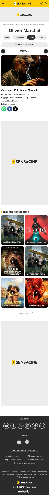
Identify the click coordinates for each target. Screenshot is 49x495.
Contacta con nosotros (28, 472)
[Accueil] (22, 3)
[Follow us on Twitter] (21, 426)
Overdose (11, 104)
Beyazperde (10, 459)
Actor (11, 24)
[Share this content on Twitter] (15, 108)
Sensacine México (22, 463)
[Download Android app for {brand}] (28, 441)
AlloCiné (9, 456)
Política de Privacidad (14, 474)
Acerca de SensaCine (10, 472)
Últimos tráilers (24, 314)
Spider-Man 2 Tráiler (36, 306)
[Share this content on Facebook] (9, 108)
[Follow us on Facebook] (13, 426)
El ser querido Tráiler (12, 274)
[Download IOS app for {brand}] (20, 441)
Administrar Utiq (30, 474)
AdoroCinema (34, 459)
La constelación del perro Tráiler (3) (37, 274)
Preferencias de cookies (25, 477)
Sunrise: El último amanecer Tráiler (13, 306)
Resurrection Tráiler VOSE (36, 243)
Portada (5, 24)
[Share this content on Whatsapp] (3, 108)
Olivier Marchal (30, 24)
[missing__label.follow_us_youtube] (6, 426)
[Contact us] (42, 426)
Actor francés (19, 24)
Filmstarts (32, 456)
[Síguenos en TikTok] (35, 426)
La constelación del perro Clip (13, 243)
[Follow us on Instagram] (28, 426)
